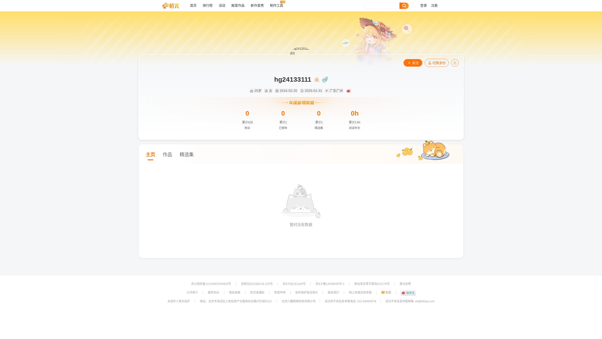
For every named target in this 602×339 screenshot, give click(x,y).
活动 (222, 5)
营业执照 (405, 284)
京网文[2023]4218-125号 (257, 284)
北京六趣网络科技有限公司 (299, 301)
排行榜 (208, 5)
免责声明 (279, 292)
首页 (193, 5)
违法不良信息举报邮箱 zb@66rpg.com (410, 301)
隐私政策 (234, 292)
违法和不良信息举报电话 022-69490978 (350, 301)
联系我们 (333, 292)
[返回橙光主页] (174, 5)
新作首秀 (257, 5)
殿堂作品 (238, 5)
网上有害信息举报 (360, 292)
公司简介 (192, 292)
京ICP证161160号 (294, 284)
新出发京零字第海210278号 (372, 284)
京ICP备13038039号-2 (330, 284)
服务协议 (213, 292)
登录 (423, 5)
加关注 (410, 293)
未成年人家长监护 (178, 301)
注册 (434, 5)
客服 (388, 292)
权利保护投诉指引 (306, 292)
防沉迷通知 (257, 292)
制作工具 (276, 5)
